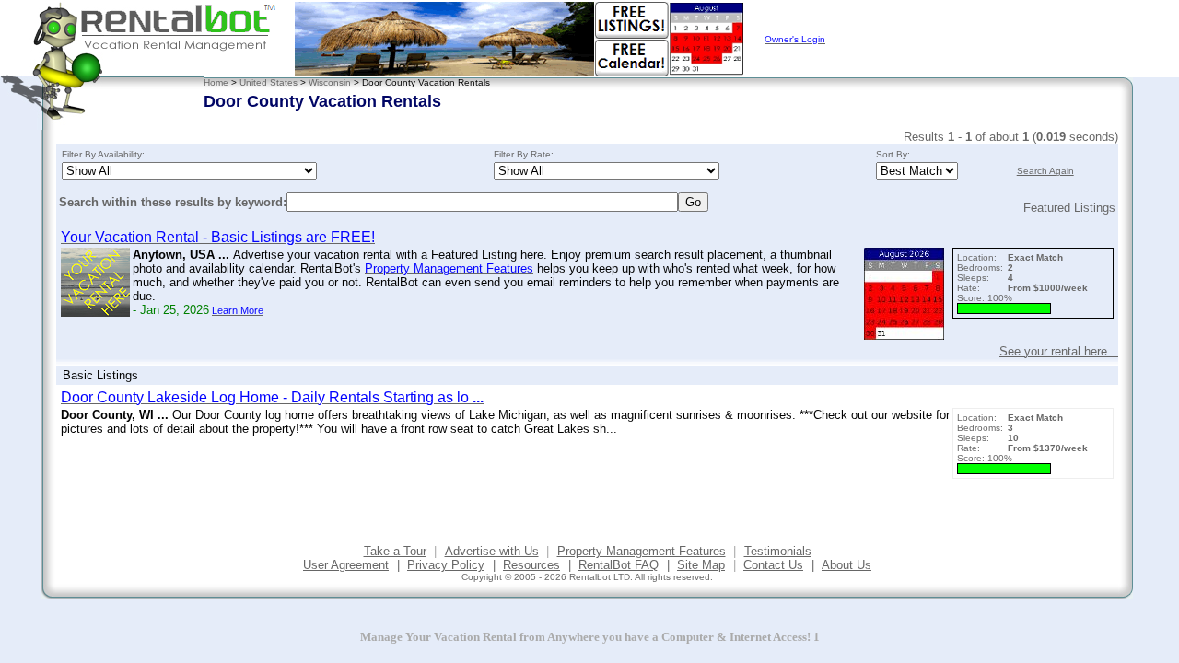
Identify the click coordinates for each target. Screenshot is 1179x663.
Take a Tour (395, 551)
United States (268, 82)
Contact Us (773, 565)
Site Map (701, 565)
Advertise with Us (492, 551)
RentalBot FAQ (618, 565)
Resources (531, 565)
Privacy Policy (445, 565)
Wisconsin (330, 82)
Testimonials (777, 551)
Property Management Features (641, 551)
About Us (846, 565)
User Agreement (346, 565)
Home (216, 82)
